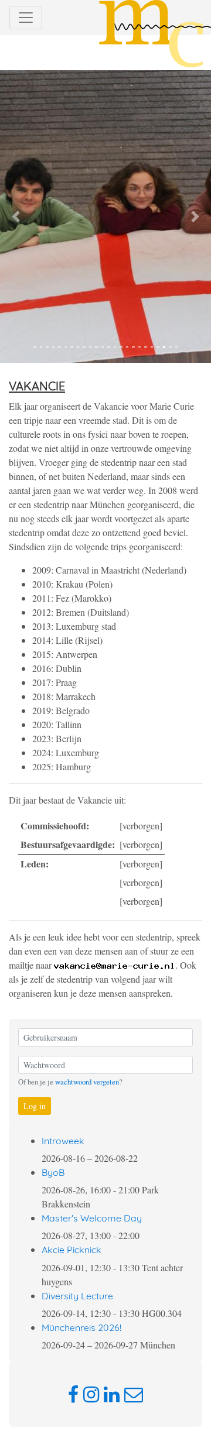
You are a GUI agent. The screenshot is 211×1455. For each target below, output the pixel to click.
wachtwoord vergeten (87, 1081)
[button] (16, 216)
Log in (34, 1105)
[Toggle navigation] (25, 17)
